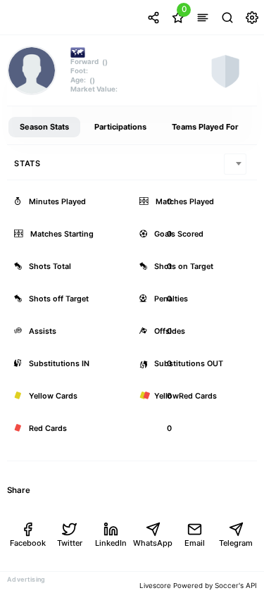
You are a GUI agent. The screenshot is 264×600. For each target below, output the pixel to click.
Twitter (69, 543)
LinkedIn (111, 543)
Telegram (236, 543)
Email (194, 543)
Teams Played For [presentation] (205, 127)
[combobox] (235, 164)
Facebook (28, 543)
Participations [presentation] (120, 127)
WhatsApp (152, 543)
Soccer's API (236, 585)
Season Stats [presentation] (44, 127)
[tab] (44, 127)
